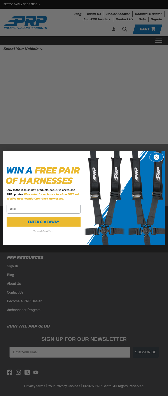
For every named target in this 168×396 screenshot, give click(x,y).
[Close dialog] (156, 157)
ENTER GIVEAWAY (44, 221)
